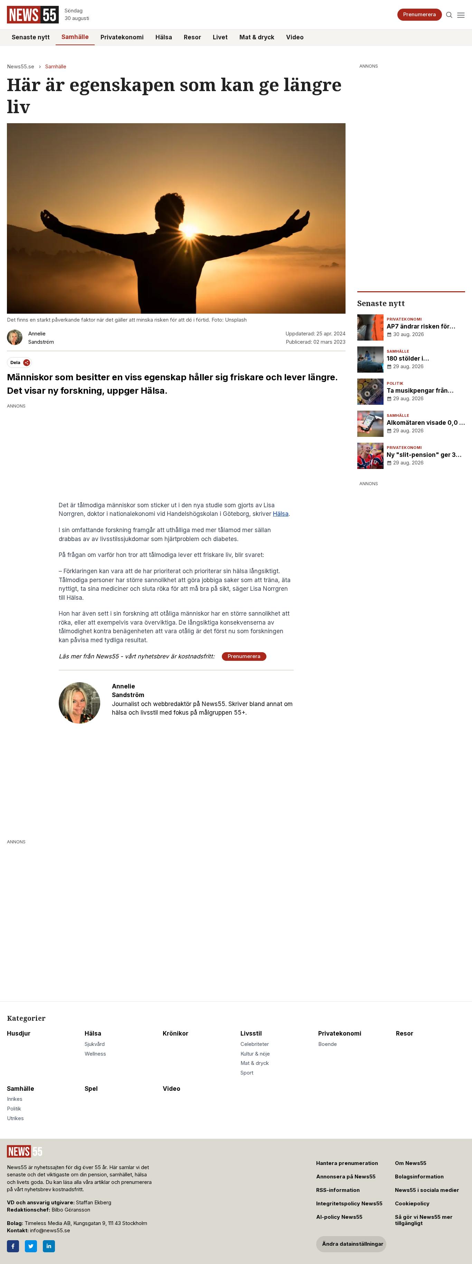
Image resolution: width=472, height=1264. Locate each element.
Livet (220, 37)
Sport (246, 1073)
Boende (327, 1044)
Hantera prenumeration (347, 1163)
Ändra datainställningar (353, 1244)
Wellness (95, 1054)
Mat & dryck (256, 37)
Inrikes (14, 1099)
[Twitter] (31, 1246)
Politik (14, 1109)
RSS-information (338, 1190)
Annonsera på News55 (346, 1177)
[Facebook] (13, 1246)
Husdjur (18, 1033)
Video (295, 37)
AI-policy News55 (339, 1217)
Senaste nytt (31, 37)
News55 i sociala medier (427, 1190)
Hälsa (163, 37)
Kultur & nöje (255, 1054)
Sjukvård (95, 1044)
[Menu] (460, 14)
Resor (192, 37)
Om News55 (410, 1163)
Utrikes (15, 1118)
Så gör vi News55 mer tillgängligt (424, 1220)
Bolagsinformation (419, 1177)
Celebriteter (254, 1044)
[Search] (449, 14)
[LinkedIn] (49, 1246)
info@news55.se (50, 1230)
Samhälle (75, 36)
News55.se (20, 66)
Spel (91, 1088)
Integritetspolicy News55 (349, 1204)
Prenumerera (419, 14)
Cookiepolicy (412, 1204)
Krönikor (175, 1033)
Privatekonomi (122, 37)
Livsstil (251, 1033)
